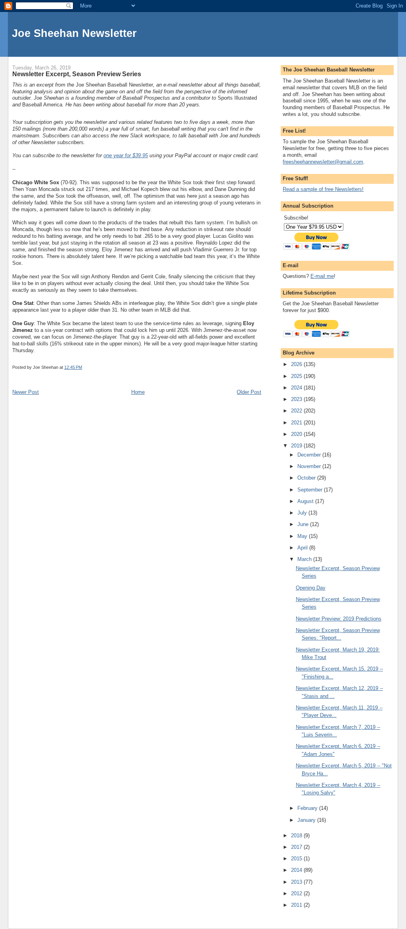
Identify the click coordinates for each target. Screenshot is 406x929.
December (309, 455)
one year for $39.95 (125, 155)
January (307, 820)
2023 (297, 399)
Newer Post (25, 392)
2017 (297, 847)
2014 (297, 870)
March (305, 559)
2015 (297, 859)
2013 (297, 882)
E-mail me (322, 276)
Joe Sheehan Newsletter (74, 33)
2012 (297, 893)
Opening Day (311, 588)
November (309, 466)
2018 (297, 835)
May (303, 536)
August (306, 501)
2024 (297, 388)
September (310, 490)
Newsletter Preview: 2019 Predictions (338, 619)
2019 (297, 446)
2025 (297, 376)
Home (138, 392)
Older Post (249, 392)
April (303, 548)
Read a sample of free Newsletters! (323, 189)
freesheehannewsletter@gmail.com (323, 162)
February (308, 808)
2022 (297, 411)
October (307, 478)
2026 (297, 364)
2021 (297, 423)
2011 (297, 905)
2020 (297, 434)
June (303, 524)
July (302, 513)
